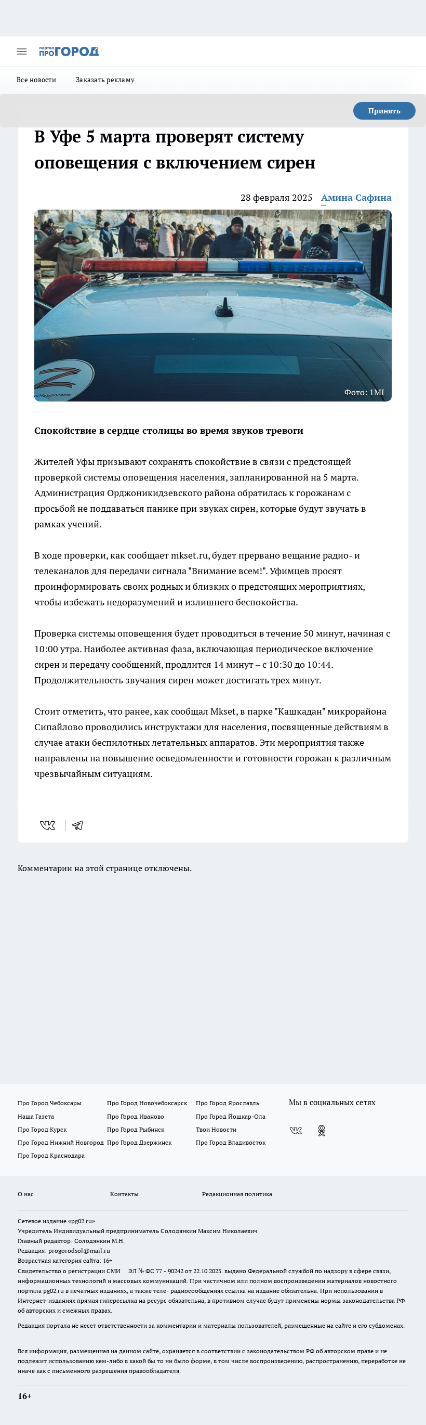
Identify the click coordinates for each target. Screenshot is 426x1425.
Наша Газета (36, 1116)
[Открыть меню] (21, 51)
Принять (384, 110)
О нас (26, 1194)
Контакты (124, 1194)
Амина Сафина (356, 197)
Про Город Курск (42, 1129)
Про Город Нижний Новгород (61, 1142)
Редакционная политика (237, 1194)
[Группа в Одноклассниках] (322, 1130)
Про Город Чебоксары (50, 1103)
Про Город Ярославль (227, 1103)
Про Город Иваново (135, 1116)
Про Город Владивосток (230, 1142)
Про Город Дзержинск (139, 1142)
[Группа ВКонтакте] (296, 1130)
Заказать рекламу (105, 79)
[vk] (48, 825)
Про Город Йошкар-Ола (230, 1116)
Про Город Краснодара (51, 1155)
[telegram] (81, 825)
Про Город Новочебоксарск (147, 1103)
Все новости (36, 79)
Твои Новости (216, 1129)
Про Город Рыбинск (135, 1129)
